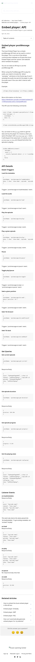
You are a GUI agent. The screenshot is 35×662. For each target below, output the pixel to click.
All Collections (6, 20)
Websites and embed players (10, 22)
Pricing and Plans (27, 653)
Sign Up (5, 653)
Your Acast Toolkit (17, 20)
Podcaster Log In (15, 653)
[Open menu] (31, 3)
